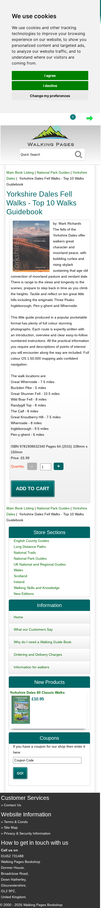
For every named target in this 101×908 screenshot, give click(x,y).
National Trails (25, 553)
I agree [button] (50, 75)
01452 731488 (12, 856)
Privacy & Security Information (27, 833)
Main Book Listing (20, 172)
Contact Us (12, 805)
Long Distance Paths (30, 547)
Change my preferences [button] (50, 96)
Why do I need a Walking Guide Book (42, 642)
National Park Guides (53, 172)
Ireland (19, 582)
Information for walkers (31, 667)
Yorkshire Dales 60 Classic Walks (37, 692)
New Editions (24, 594)
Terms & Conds (16, 822)
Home (18, 617)
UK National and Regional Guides (40, 564)
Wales (18, 570)
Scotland (20, 576)
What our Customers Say (33, 629)
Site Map (11, 827)
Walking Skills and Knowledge (37, 588)
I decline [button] (50, 86)
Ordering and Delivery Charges (38, 654)
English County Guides (31, 541)
